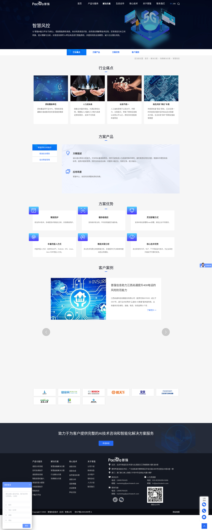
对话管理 (72, 488)
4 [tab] (107, 415)
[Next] (166, 332)
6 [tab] (113, 415)
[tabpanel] (106, 396)
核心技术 (133, 3)
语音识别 (72, 466)
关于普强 (147, 3)
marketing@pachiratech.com (128, 483)
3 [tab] (104, 415)
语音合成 (72, 471)
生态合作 (120, 3)
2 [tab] (101, 415)
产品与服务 (93, 3)
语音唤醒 (72, 484)
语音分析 (72, 479)
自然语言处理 (74, 475)
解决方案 (107, 4)
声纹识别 (72, 492)
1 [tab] (98, 415)
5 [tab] (110, 415)
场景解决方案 (165, 58)
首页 (80, 3)
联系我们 (160, 3)
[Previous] (46, 332)
